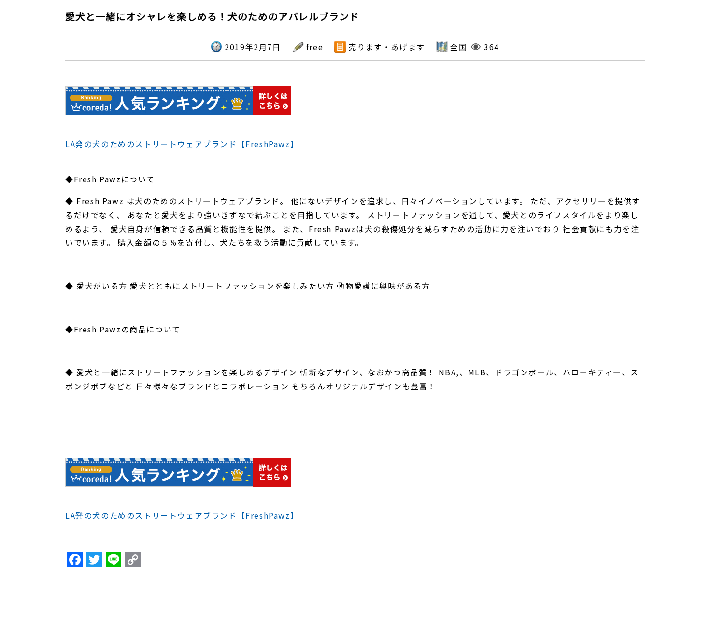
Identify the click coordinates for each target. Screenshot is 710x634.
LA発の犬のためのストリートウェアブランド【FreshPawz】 (181, 144)
